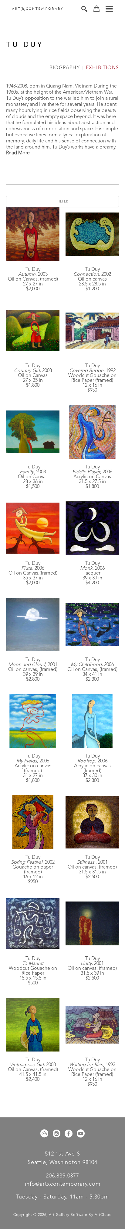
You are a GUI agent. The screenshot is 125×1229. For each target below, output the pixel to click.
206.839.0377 (62, 1176)
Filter (62, 201)
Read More (18, 153)
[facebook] (69, 1134)
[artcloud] (44, 1134)
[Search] (84, 9)
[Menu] (109, 9)
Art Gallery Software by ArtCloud (80, 1215)
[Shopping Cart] (96, 8)
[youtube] (81, 1134)
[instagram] (56, 1134)
